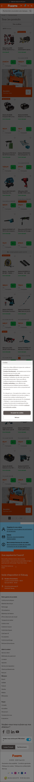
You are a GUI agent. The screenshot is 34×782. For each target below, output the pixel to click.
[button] (17, 413)
